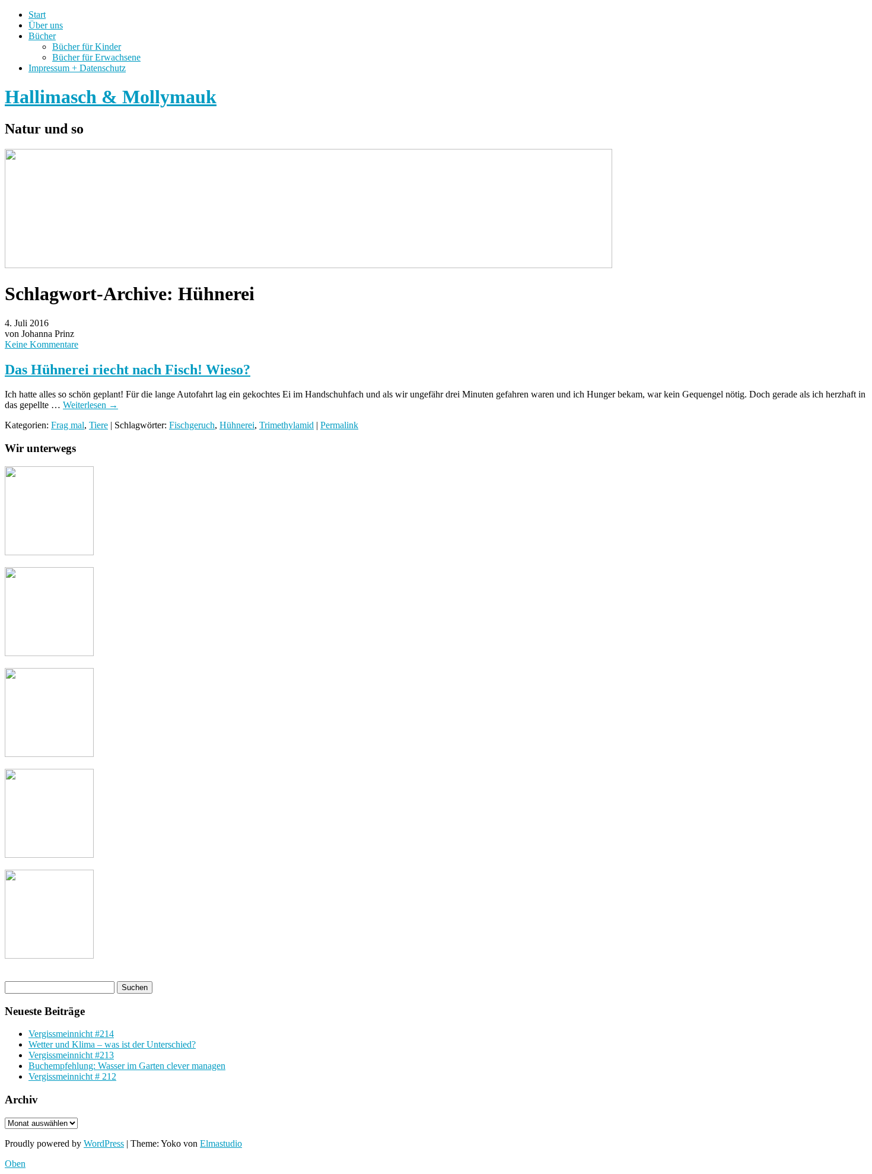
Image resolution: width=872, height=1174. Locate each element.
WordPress (104, 1143)
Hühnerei (236, 425)
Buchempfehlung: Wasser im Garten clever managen (126, 1066)
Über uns (45, 25)
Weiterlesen (90, 405)
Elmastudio (221, 1143)
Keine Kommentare (41, 344)
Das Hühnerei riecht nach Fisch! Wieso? (127, 369)
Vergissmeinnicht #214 (71, 1034)
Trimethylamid (286, 425)
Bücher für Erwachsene (96, 57)
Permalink (339, 425)
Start (37, 14)
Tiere (98, 425)
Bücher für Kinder (86, 47)
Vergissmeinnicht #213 (71, 1055)
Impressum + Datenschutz (77, 68)
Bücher (42, 36)
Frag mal (67, 425)
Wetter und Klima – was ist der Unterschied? (112, 1044)
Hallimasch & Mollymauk (111, 96)
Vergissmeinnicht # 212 (72, 1076)
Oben (15, 1164)
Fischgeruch (192, 425)
